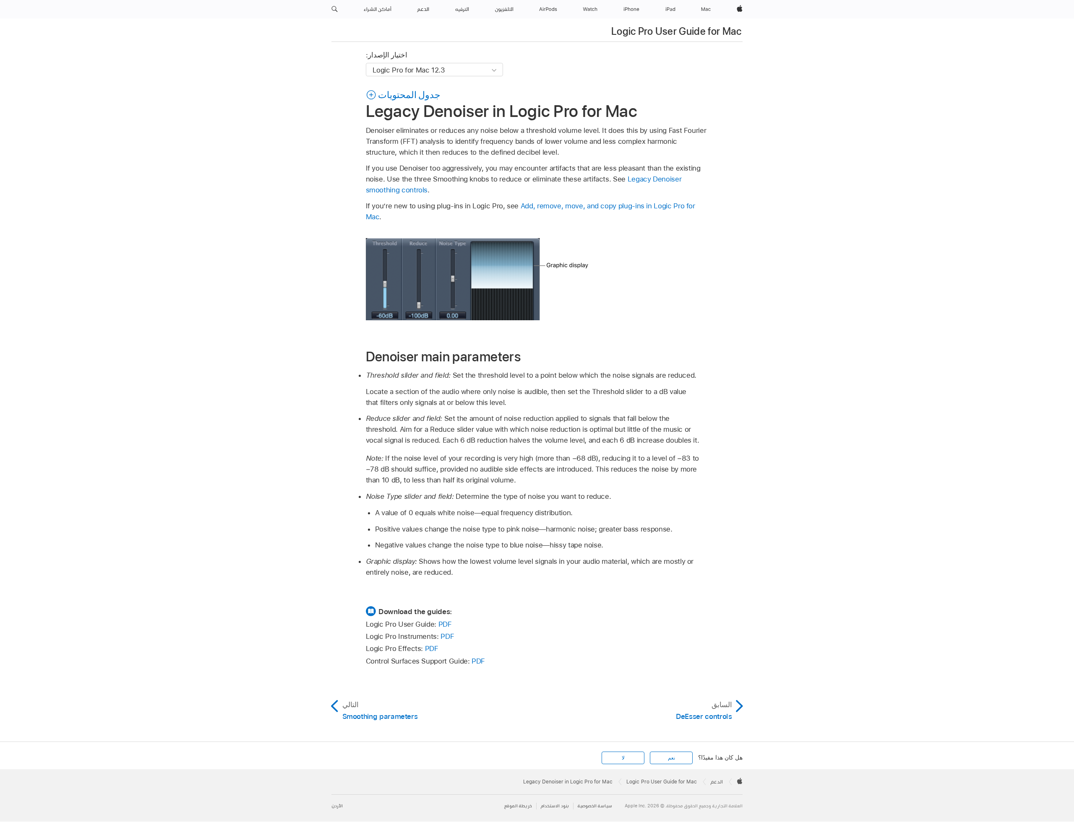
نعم (671, 758)
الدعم (717, 781)
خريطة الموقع (518, 806)
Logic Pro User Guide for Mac (676, 31)
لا (623, 758)
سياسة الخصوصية (595, 806)
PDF (445, 624)
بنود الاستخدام (555, 806)
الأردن (337, 806)
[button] (334, 9)
